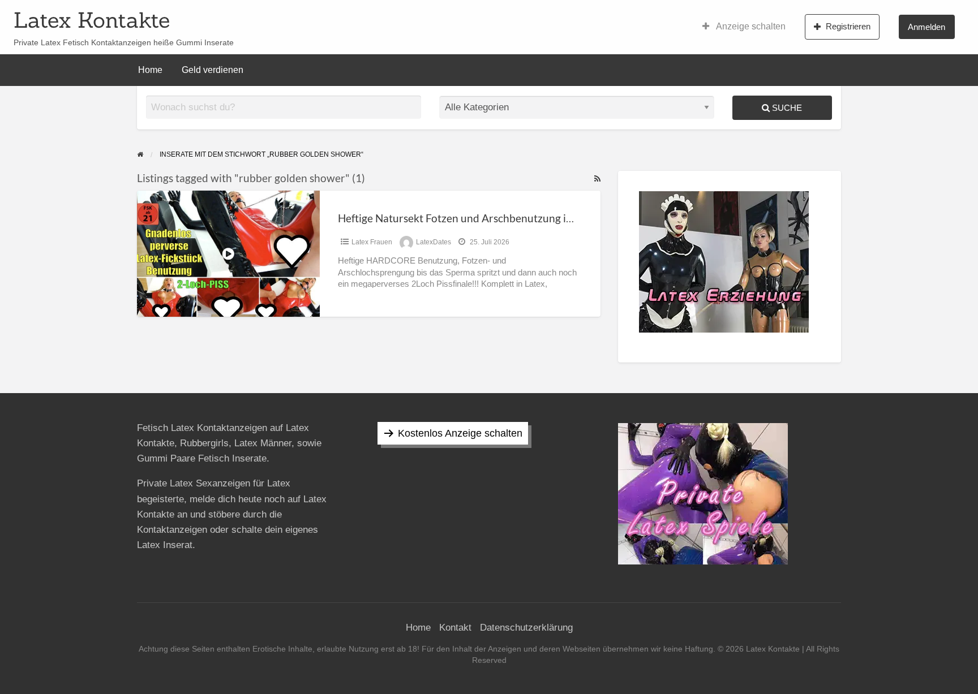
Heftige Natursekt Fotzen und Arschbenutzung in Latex (469, 218)
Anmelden (926, 27)
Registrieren (848, 26)
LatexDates (433, 242)
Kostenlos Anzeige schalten (460, 433)
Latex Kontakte (92, 19)
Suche (786, 108)
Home (150, 70)
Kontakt (455, 627)
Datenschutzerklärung (526, 627)
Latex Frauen (371, 242)
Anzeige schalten (750, 26)
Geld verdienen (212, 70)
